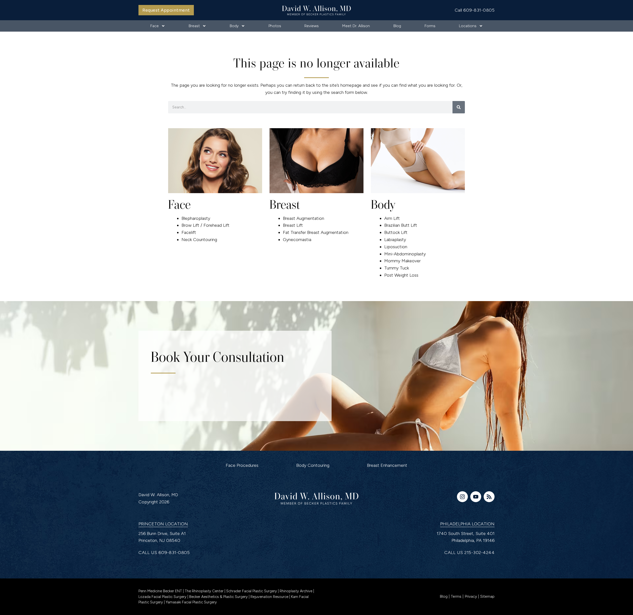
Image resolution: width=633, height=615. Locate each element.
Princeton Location (163, 524)
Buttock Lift (395, 232)
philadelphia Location (467, 524)
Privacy (471, 596)
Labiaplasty (395, 239)
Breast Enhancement (387, 465)
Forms (429, 25)
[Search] (458, 107)
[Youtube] (475, 496)
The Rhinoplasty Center (205, 591)
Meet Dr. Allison (356, 25)
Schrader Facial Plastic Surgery (252, 591)
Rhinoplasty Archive (296, 591)
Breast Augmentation (303, 218)
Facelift (188, 232)
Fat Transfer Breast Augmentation (315, 232)
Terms (456, 596)
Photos (274, 25)
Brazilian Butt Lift (400, 225)
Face (154, 25)
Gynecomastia (297, 239)
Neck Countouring (199, 239)
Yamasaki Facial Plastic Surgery (191, 602)
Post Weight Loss (401, 275)
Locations (467, 25)
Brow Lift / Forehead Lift (205, 225)
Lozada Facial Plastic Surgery (162, 596)
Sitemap (487, 596)
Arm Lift (392, 218)
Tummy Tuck (396, 268)
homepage (351, 85)
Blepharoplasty (195, 218)
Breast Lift (293, 225)
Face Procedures (242, 465)
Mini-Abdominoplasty (405, 254)
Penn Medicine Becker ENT (160, 591)
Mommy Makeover (402, 261)
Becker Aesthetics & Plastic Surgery (218, 596)
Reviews (311, 25)
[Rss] (489, 496)
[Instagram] (462, 496)
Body (234, 25)
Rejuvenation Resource (269, 596)
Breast (194, 25)
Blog (397, 25)
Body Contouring (312, 465)
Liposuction (395, 246)
